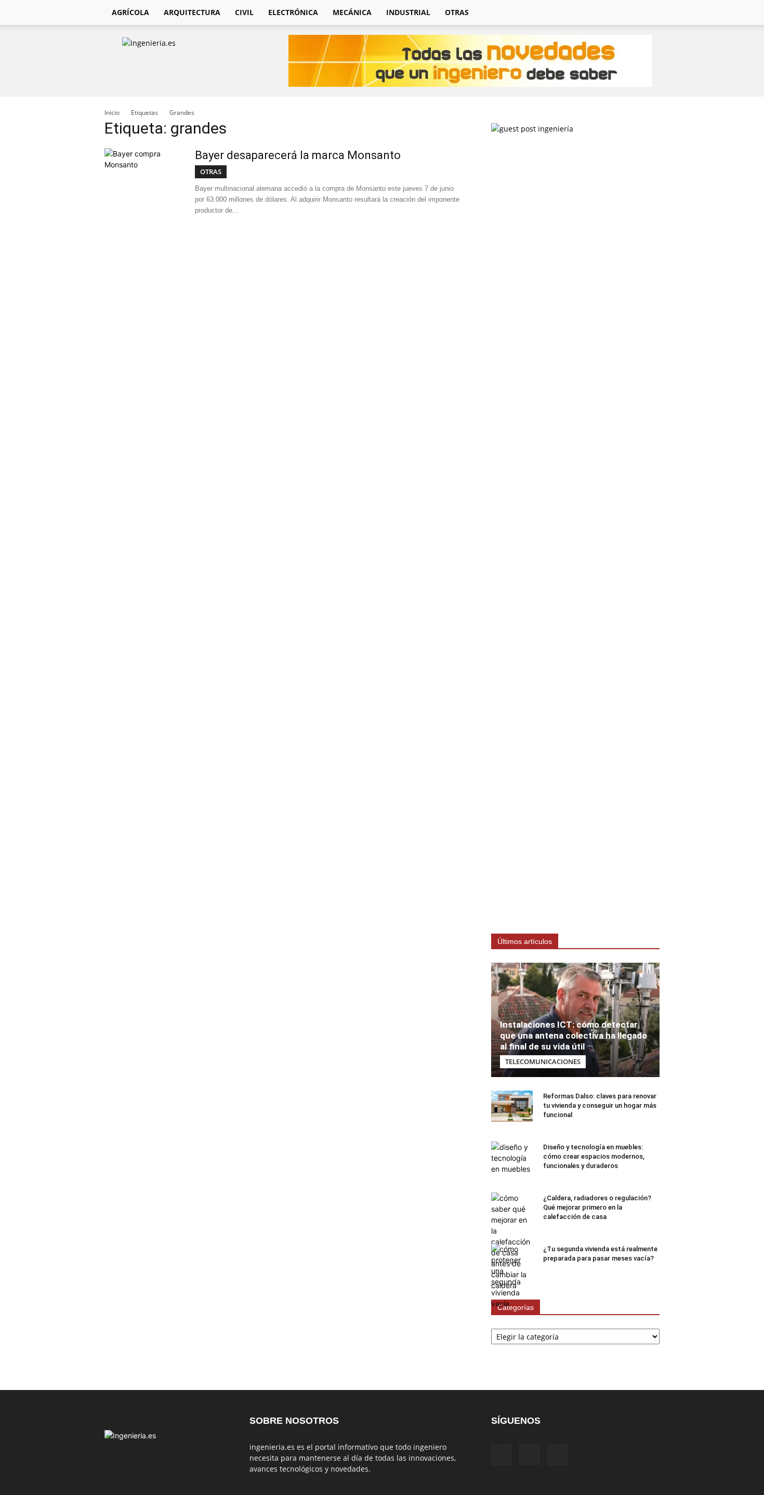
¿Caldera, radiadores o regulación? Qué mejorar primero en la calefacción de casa (597, 1207)
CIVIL (244, 12)
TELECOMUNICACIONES (543, 1061)
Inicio (112, 112)
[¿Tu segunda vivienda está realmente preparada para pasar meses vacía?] (512, 1276)
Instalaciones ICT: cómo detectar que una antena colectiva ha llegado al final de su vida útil (573, 1035)
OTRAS (457, 12)
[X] (624, 12)
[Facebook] (589, 12)
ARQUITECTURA (192, 12)
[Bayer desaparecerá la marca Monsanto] (143, 187)
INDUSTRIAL (408, 12)
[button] (647, 13)
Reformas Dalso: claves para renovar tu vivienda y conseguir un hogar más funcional (599, 1105)
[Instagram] (606, 12)
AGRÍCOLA (130, 12)
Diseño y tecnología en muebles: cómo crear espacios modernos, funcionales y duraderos (593, 1156)
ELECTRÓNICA (293, 12)
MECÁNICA (352, 12)
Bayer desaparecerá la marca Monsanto (298, 155)
